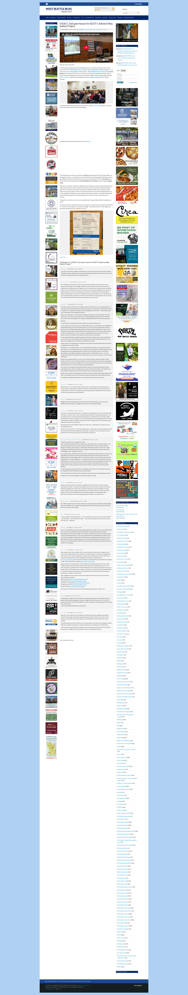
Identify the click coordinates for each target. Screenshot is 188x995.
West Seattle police (122, 896)
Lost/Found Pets (89, 17)
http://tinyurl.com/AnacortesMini (77, 586)
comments (53, 988)
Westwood (120, 932)
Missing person (121, 703)
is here (89, 141)
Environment (120, 619)
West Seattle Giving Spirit (123, 857)
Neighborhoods (121, 709)
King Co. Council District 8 (124, 688)
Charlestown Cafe (122, 571)
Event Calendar (61, 17)
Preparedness (120, 734)
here (109, 69)
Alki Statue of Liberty (123, 547)
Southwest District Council (124, 775)
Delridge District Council (123, 595)
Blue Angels (120, 562)
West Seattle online (122, 884)
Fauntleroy (120, 625)
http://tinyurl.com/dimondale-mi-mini (77, 581)
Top (61, 988)
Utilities (119, 807)
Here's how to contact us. (84, 985)
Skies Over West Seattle (123, 766)
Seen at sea (120, 760)
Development (120, 604)
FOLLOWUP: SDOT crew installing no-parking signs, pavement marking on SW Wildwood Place (127, 51)
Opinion (119, 722)
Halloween (120, 658)
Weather (119, 17)
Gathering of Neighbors (123, 646)
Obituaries (98, 17)
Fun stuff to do (121, 634)
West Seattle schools (122, 914)
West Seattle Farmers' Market (124, 845)
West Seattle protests (122, 902)
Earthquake (120, 613)
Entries (47, 988)
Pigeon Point (120, 728)
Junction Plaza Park (122, 685)
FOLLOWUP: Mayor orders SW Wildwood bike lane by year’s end (126, 58)
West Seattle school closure (124, 911)
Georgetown (120, 655)
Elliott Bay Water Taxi (123, 616)
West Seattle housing (122, 869)
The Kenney (120, 795)
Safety (119, 746)
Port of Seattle (121, 731)
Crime (119, 583)
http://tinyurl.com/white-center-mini (79, 579)
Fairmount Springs (122, 622)
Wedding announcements (124, 816)
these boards (95, 105)
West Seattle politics (122, 899)
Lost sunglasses (120, 510)
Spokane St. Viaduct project (124, 783)
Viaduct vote (120, 810)
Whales (119, 935)
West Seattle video (122, 923)
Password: (119, 77)
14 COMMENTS (81, 29)
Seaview (119, 754)
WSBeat (119, 967)
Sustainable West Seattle (123, 789)
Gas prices (120, 640)
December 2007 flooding (123, 589)
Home (47, 17)
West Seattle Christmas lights (124, 837)
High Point (120, 667)
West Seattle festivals (122, 851)
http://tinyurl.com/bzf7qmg (88, 561)
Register (123, 70)
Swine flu (119, 792)
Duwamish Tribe (121, 610)
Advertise (53, 17)
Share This (62, 257)
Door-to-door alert (122, 607)
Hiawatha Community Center (97, 77)
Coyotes (119, 580)
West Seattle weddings (123, 929)
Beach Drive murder (122, 559)
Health (119, 661)
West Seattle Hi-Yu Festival (124, 863)
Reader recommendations (124, 740)
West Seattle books (122, 828)
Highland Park (121, 670)
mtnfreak (63, 304)
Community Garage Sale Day (124, 574)
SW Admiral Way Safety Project (76, 69)
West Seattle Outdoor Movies (124, 887)
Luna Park (120, 700)
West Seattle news (101, 29)
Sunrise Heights (121, 786)
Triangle (119, 801)
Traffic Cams (112, 17)
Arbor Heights (121, 553)
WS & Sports (120, 944)
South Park (120, 772)
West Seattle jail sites (122, 872)
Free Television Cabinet (122, 505)
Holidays (119, 676)
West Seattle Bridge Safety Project (126, 831)
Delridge (119, 592)
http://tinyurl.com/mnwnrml (82, 582)
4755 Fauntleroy (121, 535)
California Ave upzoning (123, 565)
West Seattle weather (122, 926)
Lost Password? (133, 82)
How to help (120, 679)
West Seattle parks (122, 890)
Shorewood (120, 763)
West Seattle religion (122, 905)
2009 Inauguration (122, 526)
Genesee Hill (120, 652)
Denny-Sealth (120, 598)
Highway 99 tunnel (122, 673)
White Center (120, 938)
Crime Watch (76, 17)
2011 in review (121, 529)
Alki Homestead (121, 544)
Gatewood (120, 643)
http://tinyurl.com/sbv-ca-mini (79, 584)
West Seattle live (121, 878)
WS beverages (121, 947)
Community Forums (129, 17)
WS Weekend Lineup (122, 964)
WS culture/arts (121, 953)
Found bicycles (121, 628)
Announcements (121, 550)
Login (118, 70)
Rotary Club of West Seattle (124, 743)
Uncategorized (121, 804)
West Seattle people (122, 893)
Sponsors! (105, 17)
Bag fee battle (120, 556)
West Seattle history (122, 866)
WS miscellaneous (122, 961)
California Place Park (123, 568)
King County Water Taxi (123, 691)
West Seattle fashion (122, 848)
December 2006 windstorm (124, 586)
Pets (118, 726)
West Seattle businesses (123, 834)
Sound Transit (121, 769)
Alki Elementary (96, 69)
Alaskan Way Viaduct (122, 541)
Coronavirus (120, 577)
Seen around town (122, 757)
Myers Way (120, 706)
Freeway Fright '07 (122, 631)
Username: (119, 73)
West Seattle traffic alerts (123, 920)
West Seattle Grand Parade (124, 860)
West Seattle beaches (122, 825)
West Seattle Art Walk (123, 822)
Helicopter (120, 664)
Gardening (120, 637)
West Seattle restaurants (123, 908)
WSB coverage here (65, 77)
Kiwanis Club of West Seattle (124, 694)
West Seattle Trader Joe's (123, 917)
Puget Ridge (120, 737)
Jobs (83, 17)
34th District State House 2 (124, 532)
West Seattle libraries (122, 875)
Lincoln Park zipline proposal (125, 697)
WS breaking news (122, 950)
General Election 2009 (123, 649)
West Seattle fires (121, 854)
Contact (69, 17)
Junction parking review (123, 682)
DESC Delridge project (123, 601)
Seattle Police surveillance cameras (126, 749)
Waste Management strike (124, 813)
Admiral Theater (121, 538)
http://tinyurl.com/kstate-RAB (68, 559)
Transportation (91, 29)
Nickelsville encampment (124, 712)
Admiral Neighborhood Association (96, 71)
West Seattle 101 (121, 819)
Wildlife (119, 941)
